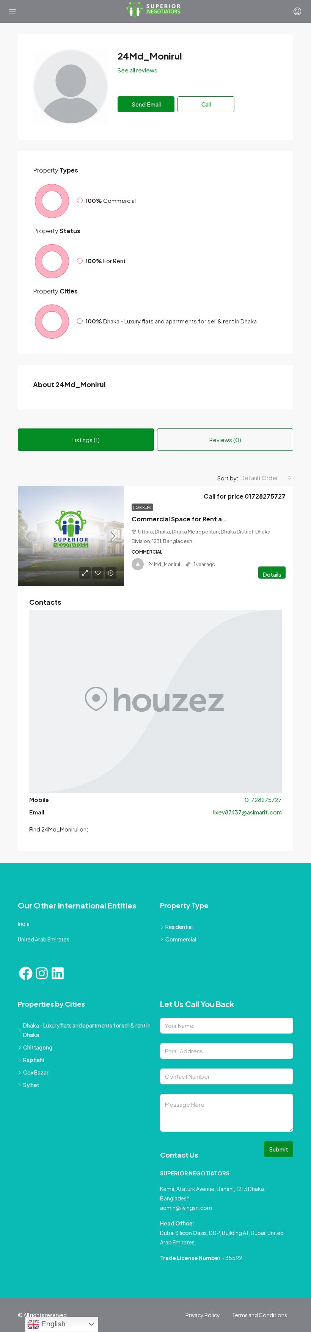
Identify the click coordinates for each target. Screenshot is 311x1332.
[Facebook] (26, 973)
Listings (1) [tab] (86, 439)
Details (271, 574)
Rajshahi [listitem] (33, 1059)
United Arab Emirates (43, 939)
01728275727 (263, 799)
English (52, 1324)
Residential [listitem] (179, 926)
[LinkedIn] (58, 973)
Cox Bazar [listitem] (36, 1072)
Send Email (146, 104)
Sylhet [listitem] (31, 1084)
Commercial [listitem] (180, 939)
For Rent (142, 507)
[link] (71, 536)
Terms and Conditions (259, 1315)
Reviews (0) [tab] (225, 439)
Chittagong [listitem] (37, 1047)
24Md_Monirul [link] (164, 564)
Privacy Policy (202, 1315)
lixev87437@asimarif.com (247, 812)
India (24, 923)
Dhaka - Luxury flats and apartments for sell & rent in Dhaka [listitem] (87, 1030)
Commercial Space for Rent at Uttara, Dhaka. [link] (202, 519)
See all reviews (137, 70)
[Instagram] (42, 973)
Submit (278, 1149)
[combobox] (265, 478)
